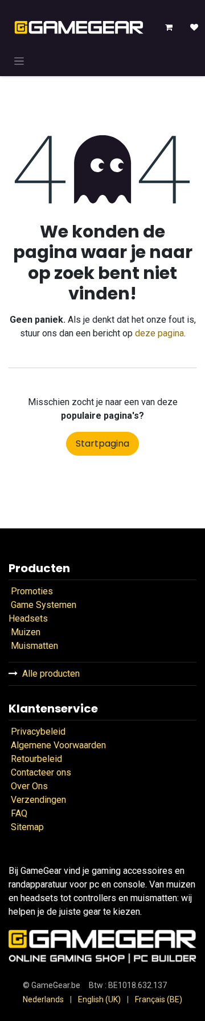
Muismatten (34, 645)
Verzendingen (38, 799)
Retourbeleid (37, 758)
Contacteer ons (41, 772)
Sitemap (27, 827)
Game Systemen (44, 604)
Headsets (28, 618)
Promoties (32, 591)
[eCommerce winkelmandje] (169, 27)
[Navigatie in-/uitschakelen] (19, 61)
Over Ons (29, 786)
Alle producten (51, 673)
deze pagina (159, 333)
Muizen (26, 632)
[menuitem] (43, 999)
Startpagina (102, 443)
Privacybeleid (38, 731)
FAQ (18, 813)
